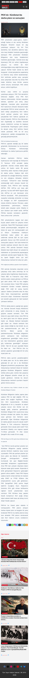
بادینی (8, 1)
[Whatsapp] (12, 525)
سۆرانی (3, 1)
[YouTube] (18, 666)
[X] (10, 525)
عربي (16, 1)
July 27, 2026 (4, 623)
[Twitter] (22, 525)
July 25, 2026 (4, 655)
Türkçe (20, 1)
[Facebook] (8, 525)
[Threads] (20, 525)
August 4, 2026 (5, 593)
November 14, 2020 (4, 22)
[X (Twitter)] (8, 666)
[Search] (23, 6)
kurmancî (12, 1)
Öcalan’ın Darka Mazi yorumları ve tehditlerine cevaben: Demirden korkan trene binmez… (14, 617)
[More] (27, 525)
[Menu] (26, 7)
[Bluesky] (24, 666)
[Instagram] (15, 525)
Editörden (4, 556)
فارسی (24, 1)
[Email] (24, 525)
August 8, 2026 (5, 565)
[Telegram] (17, 525)
